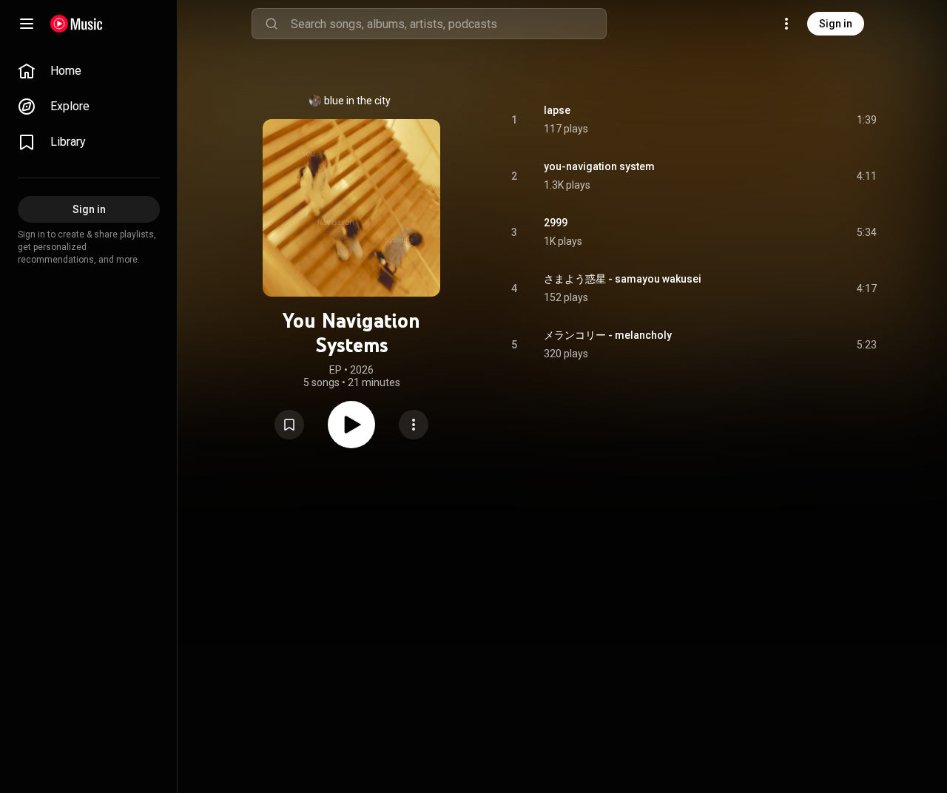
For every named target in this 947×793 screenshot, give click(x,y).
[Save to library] (289, 424)
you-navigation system (599, 166)
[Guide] (27, 24)
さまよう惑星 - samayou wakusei (622, 279)
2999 (555, 223)
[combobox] (448, 23)
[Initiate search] (271, 24)
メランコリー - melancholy (608, 335)
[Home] (76, 24)
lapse (557, 110)
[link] (89, 71)
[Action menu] (413, 424)
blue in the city (357, 101)
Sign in (835, 24)
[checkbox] (866, 120)
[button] (289, 424)
